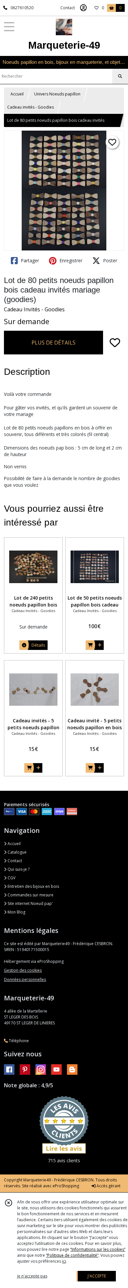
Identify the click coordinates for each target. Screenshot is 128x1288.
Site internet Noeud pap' (30, 903)
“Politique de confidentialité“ (72, 1255)
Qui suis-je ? (18, 869)
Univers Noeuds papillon (57, 94)
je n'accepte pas (32, 1276)
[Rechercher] (120, 76)
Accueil (17, 94)
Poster (109, 260)
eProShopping (66, 1186)
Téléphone (18, 1040)
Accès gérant (108, 1186)
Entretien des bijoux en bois (33, 886)
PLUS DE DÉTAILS (53, 342)
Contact (67, 8)
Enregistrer (70, 260)
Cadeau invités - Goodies (30, 107)
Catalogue (17, 852)
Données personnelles (25, 979)
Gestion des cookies (23, 970)
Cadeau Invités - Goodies (34, 309)
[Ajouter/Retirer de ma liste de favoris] (114, 342)
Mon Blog (16, 912)
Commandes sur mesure (30, 895)
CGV (11, 878)
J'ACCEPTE (97, 1276)
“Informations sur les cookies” (97, 1249)
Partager (29, 260)
